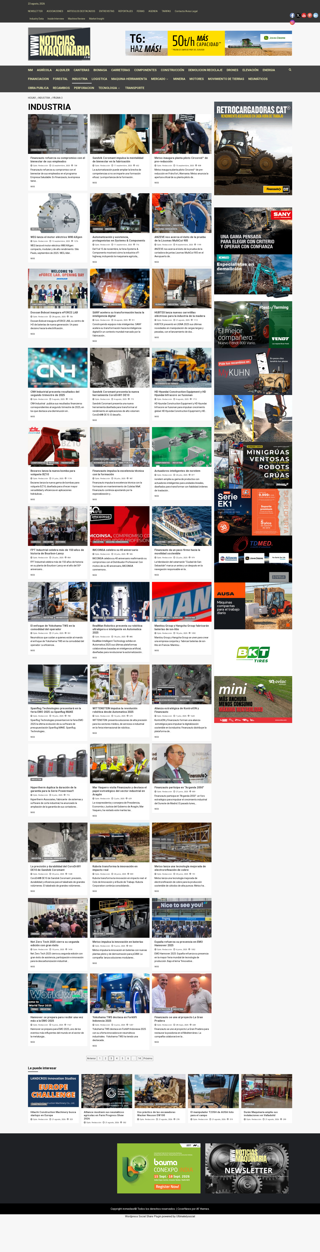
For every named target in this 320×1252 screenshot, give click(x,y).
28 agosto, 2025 (59, 317)
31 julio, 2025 (57, 478)
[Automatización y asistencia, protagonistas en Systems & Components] (120, 213)
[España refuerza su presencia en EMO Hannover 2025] (182, 918)
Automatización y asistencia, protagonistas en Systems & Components (118, 238)
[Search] (290, 70)
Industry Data (37, 18)
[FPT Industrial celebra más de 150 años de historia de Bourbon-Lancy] (58, 526)
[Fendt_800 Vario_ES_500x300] (253, 324)
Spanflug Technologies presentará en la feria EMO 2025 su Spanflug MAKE (55, 710)
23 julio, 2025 (57, 558)
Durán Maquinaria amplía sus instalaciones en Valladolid (261, 1114)
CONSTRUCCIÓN (172, 70)
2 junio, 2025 (119, 1025)
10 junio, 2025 (58, 949)
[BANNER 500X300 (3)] (253, 465)
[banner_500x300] (253, 512)
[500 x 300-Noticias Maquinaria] (158, 1168)
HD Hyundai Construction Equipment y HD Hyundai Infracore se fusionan (180, 393)
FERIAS (140, 11)
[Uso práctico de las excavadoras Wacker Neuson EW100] (160, 1091)
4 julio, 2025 (57, 795)
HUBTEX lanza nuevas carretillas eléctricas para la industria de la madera (179, 314)
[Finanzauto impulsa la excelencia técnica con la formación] (120, 447)
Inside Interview (56, 18)
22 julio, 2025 (119, 554)
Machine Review (76, 18)
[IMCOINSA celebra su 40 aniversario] (120, 526)
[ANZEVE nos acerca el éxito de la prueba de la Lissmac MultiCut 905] (182, 213)
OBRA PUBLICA (38, 88)
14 (139, 1058)
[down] (167, 79)
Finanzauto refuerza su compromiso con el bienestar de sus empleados (57, 159)
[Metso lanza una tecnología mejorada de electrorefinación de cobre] (182, 842)
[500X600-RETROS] (253, 148)
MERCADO (158, 79)
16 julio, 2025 (119, 716)
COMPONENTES (145, 70)
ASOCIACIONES (55, 11)
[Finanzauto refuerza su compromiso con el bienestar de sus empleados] (58, 134)
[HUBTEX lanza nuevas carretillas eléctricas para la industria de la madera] (182, 288)
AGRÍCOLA (44, 70)
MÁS (32, 186)
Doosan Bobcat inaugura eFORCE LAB (54, 312)
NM (30, 70)
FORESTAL (60, 79)
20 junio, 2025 (182, 874)
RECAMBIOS (61, 88)
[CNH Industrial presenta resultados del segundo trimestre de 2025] (58, 368)
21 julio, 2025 (57, 633)
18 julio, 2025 (119, 637)
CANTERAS (81, 70)
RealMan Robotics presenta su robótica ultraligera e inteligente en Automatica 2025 (117, 629)
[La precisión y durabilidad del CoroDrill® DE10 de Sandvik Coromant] (58, 842)
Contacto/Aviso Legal (186, 11)
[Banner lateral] (253, 371)
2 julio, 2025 (119, 799)
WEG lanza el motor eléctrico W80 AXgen (56, 237)
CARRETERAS (120, 70)
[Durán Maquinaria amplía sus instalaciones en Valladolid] (266, 1091)
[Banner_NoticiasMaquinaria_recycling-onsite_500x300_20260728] (253, 418)
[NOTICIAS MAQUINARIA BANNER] (253, 699)
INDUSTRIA (80, 79)
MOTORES (197, 79)
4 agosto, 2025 (120, 399)
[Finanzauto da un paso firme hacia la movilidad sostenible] (182, 526)
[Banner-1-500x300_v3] (253, 605)
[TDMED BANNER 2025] (253, 558)
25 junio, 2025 (58, 874)
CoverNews (184, 1208)
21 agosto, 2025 (183, 320)
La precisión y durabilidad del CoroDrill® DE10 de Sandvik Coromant (55, 868)
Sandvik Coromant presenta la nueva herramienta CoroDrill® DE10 (115, 393)
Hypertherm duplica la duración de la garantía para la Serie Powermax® (53, 789)
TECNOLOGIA (107, 88)
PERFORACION (84, 88)
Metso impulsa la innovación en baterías (117, 941)
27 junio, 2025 (182, 792)
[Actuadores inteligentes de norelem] (182, 447)
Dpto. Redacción (40, 166)
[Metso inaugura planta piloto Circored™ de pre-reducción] (182, 134)
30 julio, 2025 (119, 478)
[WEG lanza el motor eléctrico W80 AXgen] (58, 213)
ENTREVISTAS (106, 11)
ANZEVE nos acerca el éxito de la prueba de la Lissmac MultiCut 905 (180, 238)
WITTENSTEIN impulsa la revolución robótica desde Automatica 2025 (114, 710)
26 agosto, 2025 (121, 320)
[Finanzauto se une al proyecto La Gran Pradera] (182, 993)
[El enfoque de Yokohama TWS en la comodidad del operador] (58, 602)
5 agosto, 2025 (58, 399)
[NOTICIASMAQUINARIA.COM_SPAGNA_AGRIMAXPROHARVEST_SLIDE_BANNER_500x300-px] (253, 652)
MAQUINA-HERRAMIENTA (129, 79)
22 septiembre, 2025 (61, 166)
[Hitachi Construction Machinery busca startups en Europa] (53, 1091)
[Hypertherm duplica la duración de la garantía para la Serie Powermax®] (58, 763)
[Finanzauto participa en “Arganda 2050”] (182, 763)
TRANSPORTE (134, 88)
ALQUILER (63, 70)
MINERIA (179, 79)
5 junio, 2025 (57, 1025)
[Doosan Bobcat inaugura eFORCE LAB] (58, 288)
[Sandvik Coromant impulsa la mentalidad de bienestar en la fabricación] (120, 134)
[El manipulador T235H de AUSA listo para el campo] (213, 1091)
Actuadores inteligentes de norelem (177, 470)
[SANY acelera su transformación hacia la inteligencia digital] (120, 288)
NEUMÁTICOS (258, 79)
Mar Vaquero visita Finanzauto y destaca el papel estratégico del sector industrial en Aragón (119, 791)
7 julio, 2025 (181, 716)
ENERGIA (269, 70)
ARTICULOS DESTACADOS (81, 11)
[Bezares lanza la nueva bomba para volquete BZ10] (58, 447)
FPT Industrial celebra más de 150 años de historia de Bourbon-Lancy (57, 551)
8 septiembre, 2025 (184, 245)
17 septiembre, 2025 (123, 166)
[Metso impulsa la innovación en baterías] (120, 918)
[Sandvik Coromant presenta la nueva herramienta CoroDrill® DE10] (120, 368)
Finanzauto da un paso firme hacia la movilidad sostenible (177, 551)
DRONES (232, 70)
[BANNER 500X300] (247, 1168)
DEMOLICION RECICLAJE (205, 70)
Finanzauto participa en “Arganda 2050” (179, 787)
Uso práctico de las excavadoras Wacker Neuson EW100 (156, 1114)
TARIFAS (166, 11)
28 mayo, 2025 (182, 1025)
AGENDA (153, 11)
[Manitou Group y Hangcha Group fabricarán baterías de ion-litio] (182, 602)
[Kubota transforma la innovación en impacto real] (120, 842)
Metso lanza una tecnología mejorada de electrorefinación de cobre (180, 868)
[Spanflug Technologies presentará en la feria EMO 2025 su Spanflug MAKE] (58, 684)
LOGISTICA (99, 79)
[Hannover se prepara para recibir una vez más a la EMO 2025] (58, 993)
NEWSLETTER (35, 11)
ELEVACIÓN (250, 70)
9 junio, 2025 (119, 946)
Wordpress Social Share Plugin (143, 1216)
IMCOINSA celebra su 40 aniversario (115, 550)
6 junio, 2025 (181, 949)
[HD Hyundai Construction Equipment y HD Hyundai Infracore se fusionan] (182, 368)
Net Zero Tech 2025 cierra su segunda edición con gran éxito (54, 943)
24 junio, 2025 (120, 874)
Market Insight (96, 18)
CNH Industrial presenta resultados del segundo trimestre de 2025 (54, 393)
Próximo (148, 1058)
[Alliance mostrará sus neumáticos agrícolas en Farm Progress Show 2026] (106, 1091)
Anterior (91, 1058)
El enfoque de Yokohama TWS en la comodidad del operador (52, 627)
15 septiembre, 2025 (185, 166)
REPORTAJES (125, 11)
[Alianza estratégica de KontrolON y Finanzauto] (182, 684)
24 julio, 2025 (181, 475)
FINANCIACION (38, 79)
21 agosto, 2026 (59, 1119)
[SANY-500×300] (253, 230)
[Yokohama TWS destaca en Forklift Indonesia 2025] (120, 993)
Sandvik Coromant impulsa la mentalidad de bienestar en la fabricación (117, 159)
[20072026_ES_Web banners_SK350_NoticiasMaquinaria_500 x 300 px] (253, 277)
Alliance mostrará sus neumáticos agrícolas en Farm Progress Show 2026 (104, 1115)
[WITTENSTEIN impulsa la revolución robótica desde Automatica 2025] (120, 684)
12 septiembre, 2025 (61, 241)
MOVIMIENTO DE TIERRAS (226, 79)
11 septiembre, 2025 (123, 245)
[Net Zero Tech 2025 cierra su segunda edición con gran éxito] (58, 918)
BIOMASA (100, 70)
